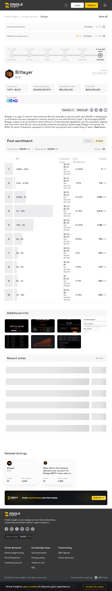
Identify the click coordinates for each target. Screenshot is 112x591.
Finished (104, 70)
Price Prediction (12, 557)
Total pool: (12, 149)
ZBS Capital (64, 552)
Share (101, 16)
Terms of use (38, 562)
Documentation (39, 552)
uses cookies (30, 586)
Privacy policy (38, 557)
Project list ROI (29, 16)
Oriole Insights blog (14, 552)
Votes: (97, 149)
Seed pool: (40, 149)
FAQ (33, 567)
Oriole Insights (12, 16)
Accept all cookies (95, 586)
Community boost (13, 562)
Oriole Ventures (66, 557)
